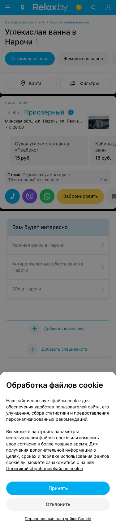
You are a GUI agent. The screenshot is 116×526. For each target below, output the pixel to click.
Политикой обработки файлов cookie (44, 468)
